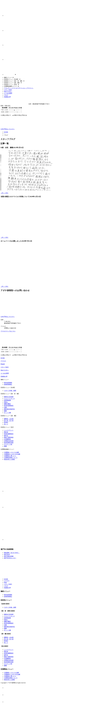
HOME (6, 132)
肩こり (6, 424)
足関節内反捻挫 (8, 441)
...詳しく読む (4, 193)
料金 (5, 582)
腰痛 (5, 411)
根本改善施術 (8, 382)
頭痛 (5, 407)
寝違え (6, 402)
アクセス (3, 361)
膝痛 (5, 446)
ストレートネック (9, 398)
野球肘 (6, 422)
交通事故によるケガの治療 (12, 454)
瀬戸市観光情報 (8, 556)
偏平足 (6, 435)
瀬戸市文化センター (10, 558)
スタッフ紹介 (8, 89)
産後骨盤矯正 (8, 384)
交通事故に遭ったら (10, 456)
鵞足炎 (6, 432)
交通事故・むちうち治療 (11, 452)
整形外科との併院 (9, 459)
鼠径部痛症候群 (8, 442)
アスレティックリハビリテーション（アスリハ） (19, 88)
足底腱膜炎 (7, 439)
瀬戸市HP (7, 554)
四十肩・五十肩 (8, 420)
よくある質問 (8, 93)
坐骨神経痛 (7, 400)
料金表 (3, 364)
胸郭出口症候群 (8, 396)
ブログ (6, 95)
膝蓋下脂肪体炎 (8, 437)
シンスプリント (8, 430)
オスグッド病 (8, 444)
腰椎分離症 (7, 404)
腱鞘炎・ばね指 (8, 419)
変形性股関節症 (8, 405)
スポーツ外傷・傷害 (10, 390)
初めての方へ (8, 91)
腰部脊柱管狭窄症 (9, 409)
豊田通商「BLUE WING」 (12, 552)
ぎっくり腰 (7, 412)
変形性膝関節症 (8, 434)
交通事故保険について (10, 457)
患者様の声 (7, 97)
